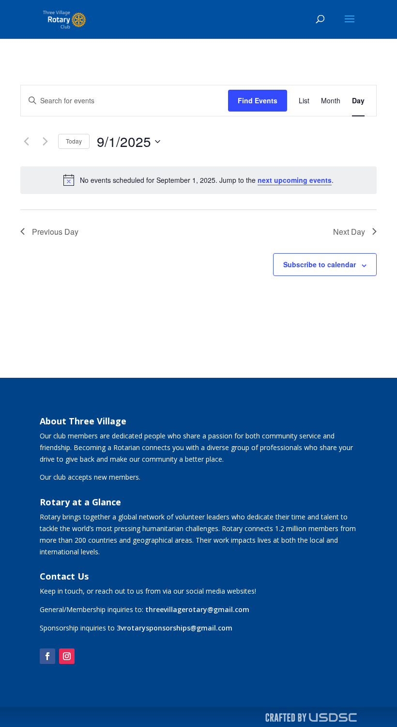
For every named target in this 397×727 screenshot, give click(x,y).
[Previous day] (26, 141)
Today (74, 141)
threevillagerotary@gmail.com (197, 609)
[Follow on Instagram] (67, 656)
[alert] (198, 180)
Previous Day (55, 231)
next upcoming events (295, 180)
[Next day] (45, 141)
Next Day (349, 231)
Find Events (257, 100)
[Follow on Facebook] (47, 656)
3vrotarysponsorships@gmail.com (174, 627)
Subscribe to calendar (319, 264)
